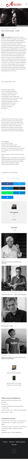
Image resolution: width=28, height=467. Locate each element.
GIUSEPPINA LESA (5, 432)
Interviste (11, 292)
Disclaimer (14, 444)
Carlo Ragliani (14, 212)
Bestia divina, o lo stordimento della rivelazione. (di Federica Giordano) (14, 428)
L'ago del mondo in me (18, 292)
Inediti (2, 28)
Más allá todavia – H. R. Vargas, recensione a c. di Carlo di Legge (14, 383)
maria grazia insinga (15, 178)
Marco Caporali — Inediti (7, 326)
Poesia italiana (7, 28)
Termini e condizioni (20, 441)
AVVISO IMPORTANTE (16, 432)
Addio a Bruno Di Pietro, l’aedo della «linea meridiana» (11, 262)
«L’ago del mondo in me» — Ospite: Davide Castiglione (14, 294)
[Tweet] (19, 183)
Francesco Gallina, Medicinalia (14, 372)
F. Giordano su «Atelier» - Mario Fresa (10, 426)
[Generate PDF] (2, 35)
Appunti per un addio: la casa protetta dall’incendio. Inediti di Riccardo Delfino (13, 358)
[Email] (19, 188)
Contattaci (11, 441)
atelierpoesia (3, 292)
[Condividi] (7, 183)
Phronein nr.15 (4, 404)
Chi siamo (5, 441)
